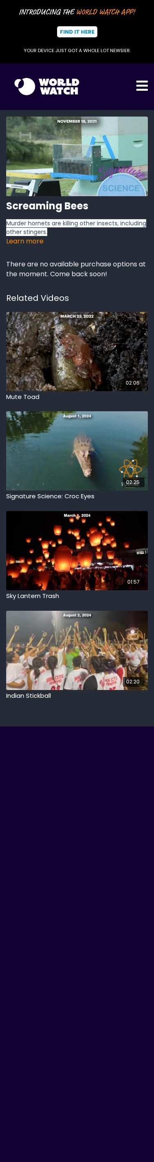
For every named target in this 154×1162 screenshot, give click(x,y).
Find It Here (77, 31)
